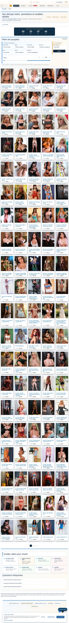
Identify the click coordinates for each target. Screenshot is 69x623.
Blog (58, 5)
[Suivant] (38, 546)
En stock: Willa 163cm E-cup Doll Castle (61, 441)
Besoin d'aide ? (63, 609)
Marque (16, 44)
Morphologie (29, 50)
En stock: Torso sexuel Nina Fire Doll (20, 132)
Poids (4, 50)
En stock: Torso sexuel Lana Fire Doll (20, 109)
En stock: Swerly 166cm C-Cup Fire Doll (61, 346)
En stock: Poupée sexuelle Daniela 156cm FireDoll (20, 297)
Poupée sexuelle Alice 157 (61, 537)
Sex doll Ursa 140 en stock (60, 132)
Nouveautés (42, 5)
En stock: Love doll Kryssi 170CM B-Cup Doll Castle (7, 513)
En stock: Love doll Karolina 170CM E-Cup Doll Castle (61, 490)
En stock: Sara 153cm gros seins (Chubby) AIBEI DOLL (48, 297)
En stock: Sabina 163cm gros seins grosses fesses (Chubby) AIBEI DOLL (34, 321)
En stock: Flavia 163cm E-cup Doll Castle (7, 465)
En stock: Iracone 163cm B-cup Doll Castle (48, 418)
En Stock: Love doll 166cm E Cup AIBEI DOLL (7, 321)
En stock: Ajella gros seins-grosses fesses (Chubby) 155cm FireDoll (61, 465)
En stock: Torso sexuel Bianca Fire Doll (33, 109)
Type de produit (5, 44)
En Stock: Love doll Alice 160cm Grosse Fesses (48, 225)
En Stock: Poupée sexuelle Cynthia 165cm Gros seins (61, 514)
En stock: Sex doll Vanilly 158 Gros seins (20, 179)
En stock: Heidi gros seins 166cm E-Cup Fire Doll (61, 418)
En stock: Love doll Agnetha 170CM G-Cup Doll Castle (33, 465)
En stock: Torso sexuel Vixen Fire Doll (47, 132)
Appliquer (59, 51)
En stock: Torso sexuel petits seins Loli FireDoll (6, 86)
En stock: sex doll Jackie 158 (20, 538)
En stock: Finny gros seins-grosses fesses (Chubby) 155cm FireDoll (48, 465)
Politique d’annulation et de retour (40, 603)
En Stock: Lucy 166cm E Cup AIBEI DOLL (20, 321)
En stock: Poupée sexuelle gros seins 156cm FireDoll (61, 369)
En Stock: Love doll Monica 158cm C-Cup (19, 202)
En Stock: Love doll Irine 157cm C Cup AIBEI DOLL (61, 274)
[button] (59, 2)
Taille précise (41, 44)
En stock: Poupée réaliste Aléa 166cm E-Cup (20, 513)
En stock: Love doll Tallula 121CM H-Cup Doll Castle (48, 155)
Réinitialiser (64, 38)
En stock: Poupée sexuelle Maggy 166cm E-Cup (20, 489)
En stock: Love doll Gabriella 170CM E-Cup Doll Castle (20, 394)
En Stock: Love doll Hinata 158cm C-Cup (34, 202)
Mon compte (51, 603)
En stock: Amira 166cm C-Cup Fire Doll (20, 225)
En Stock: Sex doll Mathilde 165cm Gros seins (60, 156)
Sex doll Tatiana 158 (19, 345)
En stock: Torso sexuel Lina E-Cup (33, 86)
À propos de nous (34, 606)
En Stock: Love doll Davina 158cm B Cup (6, 538)
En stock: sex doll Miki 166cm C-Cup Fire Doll (47, 489)
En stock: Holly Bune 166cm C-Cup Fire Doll (47, 346)
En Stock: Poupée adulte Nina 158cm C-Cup (48, 179)
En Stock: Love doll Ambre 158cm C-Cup (7, 202)
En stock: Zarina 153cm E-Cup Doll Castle (48, 394)
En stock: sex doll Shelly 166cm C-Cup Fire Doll (7, 274)
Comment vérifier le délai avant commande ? (12, 586)
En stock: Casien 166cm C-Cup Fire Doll (7, 394)
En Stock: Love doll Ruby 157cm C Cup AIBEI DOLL (48, 274)
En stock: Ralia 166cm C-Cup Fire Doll (7, 369)
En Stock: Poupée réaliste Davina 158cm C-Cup (34, 179)
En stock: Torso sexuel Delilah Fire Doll (61, 109)
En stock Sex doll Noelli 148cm (20, 155)
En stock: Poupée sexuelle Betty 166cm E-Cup (7, 489)
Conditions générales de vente (14, 603)
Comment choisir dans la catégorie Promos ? (12, 579)
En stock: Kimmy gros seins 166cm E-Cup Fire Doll (48, 370)
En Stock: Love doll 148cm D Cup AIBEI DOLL (7, 155)
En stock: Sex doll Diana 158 (48, 513)
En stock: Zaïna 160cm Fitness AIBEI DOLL (47, 321)
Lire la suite (5, 24)
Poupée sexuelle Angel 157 (33, 538)
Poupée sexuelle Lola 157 (48, 537)
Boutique (23, 5)
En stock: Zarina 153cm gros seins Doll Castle (61, 394)
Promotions (16, 5)
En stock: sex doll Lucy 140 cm (47, 202)
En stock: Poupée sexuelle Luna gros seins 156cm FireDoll (20, 370)
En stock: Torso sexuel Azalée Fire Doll (61, 86)
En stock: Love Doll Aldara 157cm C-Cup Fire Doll (48, 250)
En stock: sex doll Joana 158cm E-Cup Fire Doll (20, 250)
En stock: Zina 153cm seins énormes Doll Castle (7, 418)
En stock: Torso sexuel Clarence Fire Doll (6, 109)
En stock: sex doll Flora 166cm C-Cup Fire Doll (34, 489)
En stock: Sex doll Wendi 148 (7, 297)
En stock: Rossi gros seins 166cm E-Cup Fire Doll (6, 441)
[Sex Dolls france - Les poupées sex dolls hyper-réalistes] (34, 2)
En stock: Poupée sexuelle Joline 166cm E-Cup (48, 441)
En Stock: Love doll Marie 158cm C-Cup (61, 179)
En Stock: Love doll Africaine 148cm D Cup (61, 202)
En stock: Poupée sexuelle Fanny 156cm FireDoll (34, 441)
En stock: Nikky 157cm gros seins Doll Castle (20, 418)
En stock (31, 5)
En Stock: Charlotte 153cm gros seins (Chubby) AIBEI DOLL (33, 297)
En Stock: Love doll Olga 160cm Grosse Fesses (61, 225)
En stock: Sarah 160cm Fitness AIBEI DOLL (61, 297)
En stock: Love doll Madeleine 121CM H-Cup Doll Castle (34, 156)
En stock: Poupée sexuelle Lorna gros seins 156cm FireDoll (20, 441)
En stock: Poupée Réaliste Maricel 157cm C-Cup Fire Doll (34, 250)
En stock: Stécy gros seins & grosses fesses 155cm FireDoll (34, 226)
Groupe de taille (29, 44)
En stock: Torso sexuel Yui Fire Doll (7, 132)
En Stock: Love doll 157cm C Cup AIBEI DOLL (34, 274)
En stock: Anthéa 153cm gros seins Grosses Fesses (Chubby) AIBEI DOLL (61, 322)
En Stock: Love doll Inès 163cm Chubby (7, 225)
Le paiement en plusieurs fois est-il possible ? (12, 583)
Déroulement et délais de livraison (27, 603)
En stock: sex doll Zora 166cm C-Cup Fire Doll (6, 346)
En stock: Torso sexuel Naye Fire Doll (33, 132)
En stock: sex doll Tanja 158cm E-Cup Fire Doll (6, 250)
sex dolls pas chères (12, 18)
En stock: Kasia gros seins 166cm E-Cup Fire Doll (34, 370)
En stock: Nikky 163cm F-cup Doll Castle (34, 418)
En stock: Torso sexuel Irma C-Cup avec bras (20, 86)
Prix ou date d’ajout (56, 44)
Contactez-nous (57, 603)
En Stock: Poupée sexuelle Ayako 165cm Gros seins (33, 514)
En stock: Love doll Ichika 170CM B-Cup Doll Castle (20, 465)
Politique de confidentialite (8, 620)
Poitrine (16, 50)
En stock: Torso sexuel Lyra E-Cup (47, 86)
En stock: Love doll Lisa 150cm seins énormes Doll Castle (34, 394)
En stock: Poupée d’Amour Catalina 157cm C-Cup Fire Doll (61, 250)
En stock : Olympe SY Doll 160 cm (7, 179)
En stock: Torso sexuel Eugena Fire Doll (47, 109)
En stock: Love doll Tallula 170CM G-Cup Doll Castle (20, 274)
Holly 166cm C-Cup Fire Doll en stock (34, 346)
